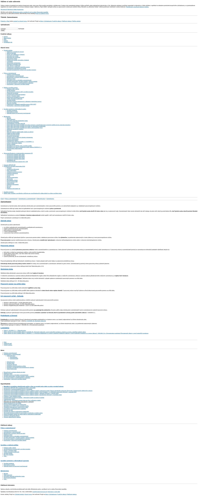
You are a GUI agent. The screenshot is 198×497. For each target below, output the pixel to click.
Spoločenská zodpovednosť (14, 148)
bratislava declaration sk (13, 188)
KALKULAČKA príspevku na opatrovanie (15, 404)
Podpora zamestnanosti (13, 74)
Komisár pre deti (8, 410)
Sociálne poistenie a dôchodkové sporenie (15, 461)
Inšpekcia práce (11, 78)
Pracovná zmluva (7, 245)
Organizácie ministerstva (13, 63)
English (6, 41)
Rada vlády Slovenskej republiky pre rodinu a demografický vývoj (25, 127)
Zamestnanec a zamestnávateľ (15, 76)
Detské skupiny (11, 90)
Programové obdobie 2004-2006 (16, 159)
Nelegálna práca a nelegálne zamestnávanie (19, 80)
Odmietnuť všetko (12, 9)
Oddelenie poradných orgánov (15, 129)
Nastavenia (20, 9)
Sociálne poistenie (12, 110)
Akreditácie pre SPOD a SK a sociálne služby (19, 145)
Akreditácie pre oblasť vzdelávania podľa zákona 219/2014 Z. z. (24, 147)
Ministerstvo (7, 116)
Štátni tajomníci (11, 119)
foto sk (8, 187)
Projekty (9, 150)
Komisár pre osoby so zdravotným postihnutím (16, 411)
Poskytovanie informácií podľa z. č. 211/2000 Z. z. (20, 141)
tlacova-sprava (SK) (12, 181)
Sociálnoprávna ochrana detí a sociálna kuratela (20, 92)
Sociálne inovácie (9, 192)
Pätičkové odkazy (67, 21)
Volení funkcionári (12, 369)
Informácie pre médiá (12, 56)
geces (8, 176)
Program (9, 167)
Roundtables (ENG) (12, 180)
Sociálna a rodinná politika (9, 445)
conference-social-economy (14, 172)
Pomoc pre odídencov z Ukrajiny (16, 54)
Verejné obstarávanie (12, 139)
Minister (9, 118)
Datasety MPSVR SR (9, 165)
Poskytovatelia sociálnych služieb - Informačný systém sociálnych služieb (24, 397)
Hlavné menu (28, 494)
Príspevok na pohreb (12, 93)
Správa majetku (11, 144)
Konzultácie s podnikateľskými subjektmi (15, 408)
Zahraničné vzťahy (12, 58)
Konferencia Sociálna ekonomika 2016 (14, 166)
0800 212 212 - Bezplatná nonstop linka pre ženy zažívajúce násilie (22, 400)
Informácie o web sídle (54, 491)
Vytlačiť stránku (8, 345)
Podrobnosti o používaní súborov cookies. (137, 7)
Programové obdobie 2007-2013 (16, 157)
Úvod (2, 198)
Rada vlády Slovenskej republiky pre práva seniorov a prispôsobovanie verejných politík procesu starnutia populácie (38, 125)
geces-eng (10, 179)
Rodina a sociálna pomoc (11, 87)
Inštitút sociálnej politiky (13, 133)
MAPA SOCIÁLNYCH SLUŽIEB (12, 403)
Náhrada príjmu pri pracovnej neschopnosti (18, 113)
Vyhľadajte (21, 28)
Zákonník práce (41, 198)
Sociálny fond (10, 363)
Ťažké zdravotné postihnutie (14, 98)
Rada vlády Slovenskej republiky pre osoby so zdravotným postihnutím (26, 126)
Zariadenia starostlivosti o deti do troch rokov (16, 407)
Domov (6, 36)
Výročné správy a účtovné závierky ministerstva (20, 137)
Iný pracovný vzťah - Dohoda (12, 296)
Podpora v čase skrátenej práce (12, 396)
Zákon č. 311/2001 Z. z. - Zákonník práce (15, 330)
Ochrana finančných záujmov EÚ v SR (17, 161)
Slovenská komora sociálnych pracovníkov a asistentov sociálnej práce (23, 413)
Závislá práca (6, 221)
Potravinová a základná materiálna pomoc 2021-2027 (21, 104)
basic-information (11, 170)
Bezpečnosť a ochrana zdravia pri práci (17, 77)
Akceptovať (4, 9)
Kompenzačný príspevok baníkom (16, 94)
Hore (5, 342)
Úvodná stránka (8, 50)
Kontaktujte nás (8, 42)
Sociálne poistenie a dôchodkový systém (15, 109)
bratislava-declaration (13, 184)
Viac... (5, 456)
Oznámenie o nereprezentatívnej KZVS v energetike (18, 389)
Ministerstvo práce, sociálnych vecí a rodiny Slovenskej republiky (30, 12)
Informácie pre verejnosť (13, 57)
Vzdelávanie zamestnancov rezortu (16, 68)
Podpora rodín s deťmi (13, 89)
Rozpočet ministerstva (13, 136)
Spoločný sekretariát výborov (12, 415)
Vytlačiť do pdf (8, 343)
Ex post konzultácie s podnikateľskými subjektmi (20, 83)
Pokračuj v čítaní (5, 21)
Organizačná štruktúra (13, 122)
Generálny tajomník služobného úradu (17, 120)
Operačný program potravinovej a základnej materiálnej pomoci (24, 101)
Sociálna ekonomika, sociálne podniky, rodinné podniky (22, 81)
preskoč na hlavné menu (20, 21)
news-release (10, 183)
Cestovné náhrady (12, 364)
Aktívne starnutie (11, 53)
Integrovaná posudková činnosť (15, 97)
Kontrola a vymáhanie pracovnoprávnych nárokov (20, 367)
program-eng (10, 174)
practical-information (12, 177)
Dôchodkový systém (12, 112)
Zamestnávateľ (14, 358)
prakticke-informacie (12, 173)
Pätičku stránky (76, 21)
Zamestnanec (50, 198)
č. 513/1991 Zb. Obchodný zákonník (36, 321)
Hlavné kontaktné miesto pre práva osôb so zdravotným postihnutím (22, 414)
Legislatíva (10, 61)
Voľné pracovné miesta (13, 134)
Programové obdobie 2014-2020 (16, 156)
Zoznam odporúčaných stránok (12, 417)
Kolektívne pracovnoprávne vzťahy (16, 366)
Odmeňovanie (11, 362)
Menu (41, 21)
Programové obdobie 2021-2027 (16, 154)
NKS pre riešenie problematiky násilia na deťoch (20, 132)
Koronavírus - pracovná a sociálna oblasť (18, 84)
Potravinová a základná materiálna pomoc (18, 67)
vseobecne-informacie (13, 169)
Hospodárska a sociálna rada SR (16, 123)
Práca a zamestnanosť (10, 73)
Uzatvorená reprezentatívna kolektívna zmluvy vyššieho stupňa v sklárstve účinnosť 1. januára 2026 (31, 393)
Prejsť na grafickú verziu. (42, 13)
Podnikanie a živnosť (9, 315)
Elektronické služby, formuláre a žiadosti (18, 60)
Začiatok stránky (19, 494)
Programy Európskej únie (14, 64)
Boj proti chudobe (11, 103)
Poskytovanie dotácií (12, 140)
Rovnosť (9, 130)
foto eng (9, 186)
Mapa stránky (7, 38)
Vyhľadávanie (48, 21)
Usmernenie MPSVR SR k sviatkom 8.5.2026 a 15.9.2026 (19, 388)
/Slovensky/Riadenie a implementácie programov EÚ (18, 153)
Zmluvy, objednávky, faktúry (14, 143)
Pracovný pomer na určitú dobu (13, 284)
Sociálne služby (11, 100)
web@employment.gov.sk (40, 491)
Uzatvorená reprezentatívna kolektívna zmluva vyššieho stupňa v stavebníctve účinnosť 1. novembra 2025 (33, 395)
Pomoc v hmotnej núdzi (13, 96)
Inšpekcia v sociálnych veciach (15, 51)
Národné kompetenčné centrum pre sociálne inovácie (21, 70)
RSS (5, 39)
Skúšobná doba (7, 269)
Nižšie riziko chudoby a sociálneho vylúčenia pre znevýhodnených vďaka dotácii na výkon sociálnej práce (33, 193)
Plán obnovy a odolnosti (13, 65)
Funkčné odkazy (56, 21)
